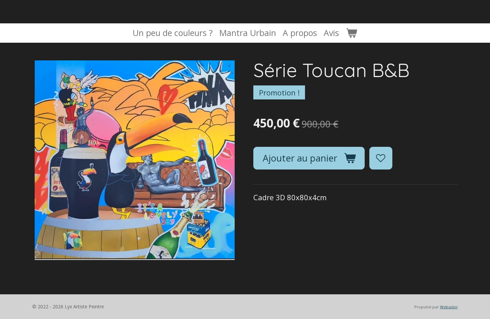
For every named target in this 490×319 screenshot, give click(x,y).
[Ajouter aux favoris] (380, 158)
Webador (449, 306)
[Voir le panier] (351, 33)
